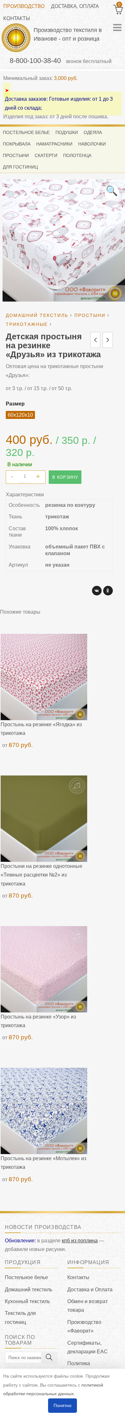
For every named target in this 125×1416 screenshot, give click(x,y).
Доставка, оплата (75, 6)
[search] (49, 1358)
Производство (24, 6)
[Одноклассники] (108, 590)
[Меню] (117, 27)
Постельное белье (26, 1277)
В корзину (65, 477)
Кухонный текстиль (27, 1301)
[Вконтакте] (97, 590)
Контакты (16, 18)
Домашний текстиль (28, 1289)
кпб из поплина (80, 1240)
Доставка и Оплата (90, 1289)
